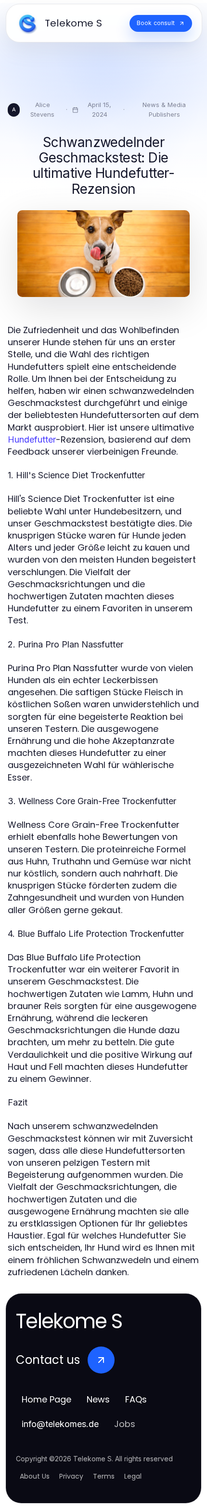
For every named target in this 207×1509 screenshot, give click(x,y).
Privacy (71, 1476)
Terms (104, 1476)
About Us (35, 1476)
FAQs (136, 1399)
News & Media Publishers (164, 109)
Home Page (46, 1399)
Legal (133, 1476)
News (98, 1399)
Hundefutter (32, 439)
